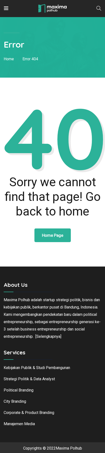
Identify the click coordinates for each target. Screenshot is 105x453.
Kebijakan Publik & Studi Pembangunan (37, 367)
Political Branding (18, 390)
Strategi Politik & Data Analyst (29, 379)
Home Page (52, 235)
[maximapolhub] (52, 8)
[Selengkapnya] (48, 336)
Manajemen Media (19, 424)
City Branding (15, 401)
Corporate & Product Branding (29, 412)
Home (9, 59)
